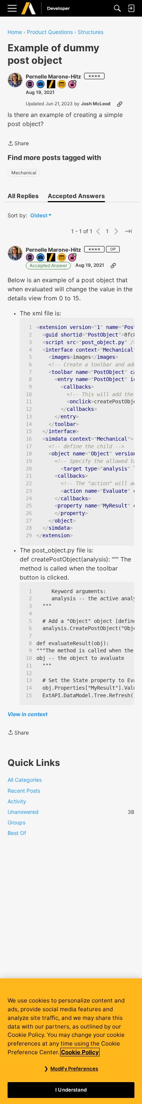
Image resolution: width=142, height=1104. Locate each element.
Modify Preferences (74, 1069)
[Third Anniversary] (72, 84)
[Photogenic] (40, 84)
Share (18, 144)
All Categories (25, 779)
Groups (16, 822)
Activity (17, 801)
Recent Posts (24, 790)
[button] (15, 80)
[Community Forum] (53, 8)
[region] (71, 1041)
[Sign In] (131, 8)
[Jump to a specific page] (128, 231)
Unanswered (71, 812)
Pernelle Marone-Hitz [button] (53, 76)
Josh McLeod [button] (96, 103)
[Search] (117, 8)
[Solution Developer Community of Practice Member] (62, 84)
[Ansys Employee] (51, 84)
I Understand (71, 1090)
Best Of (17, 833)
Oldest (39, 215)
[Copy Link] (119, 103)
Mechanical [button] (23, 172)
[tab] (23, 195)
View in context (27, 714)
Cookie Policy (80, 1052)
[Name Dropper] (30, 84)
